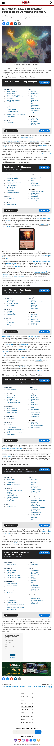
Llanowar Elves (11, 189)
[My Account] (51, 2)
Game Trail (39, 218)
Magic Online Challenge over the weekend (12, 448)
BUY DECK (45, 82)
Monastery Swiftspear (12, 303)
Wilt (32, 519)
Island (32, 98)
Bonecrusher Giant (6, 277)
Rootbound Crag (35, 105)
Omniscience (5, 535)
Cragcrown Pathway (11, 263)
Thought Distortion (35, 514)
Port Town (7, 220)
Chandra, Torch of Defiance (37, 191)
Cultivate (9, 424)
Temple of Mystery (36, 489)
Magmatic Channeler (12, 301)
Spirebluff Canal (35, 307)
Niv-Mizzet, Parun (35, 509)
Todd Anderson (6, 336)
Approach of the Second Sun (38, 500)
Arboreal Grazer (11, 93)
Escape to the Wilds (12, 108)
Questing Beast (11, 190)
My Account (24, 709)
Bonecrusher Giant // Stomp (14, 177)
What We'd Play (6, 20)
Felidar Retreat (10, 418)
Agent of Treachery (12, 91)
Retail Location (26, 722)
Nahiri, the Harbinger (12, 408)
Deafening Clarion (35, 119)
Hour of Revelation (35, 505)
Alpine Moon (34, 316)
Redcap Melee (34, 196)
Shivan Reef (34, 305)
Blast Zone (34, 479)
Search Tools (25, 697)
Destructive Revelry (36, 193)
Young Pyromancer (8, 344)
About (23, 719)
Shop (22, 693)
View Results (12, 657)
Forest (33, 95)
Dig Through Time (11, 506)
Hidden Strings (11, 494)
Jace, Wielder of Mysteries (38, 507)
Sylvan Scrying (10, 500)
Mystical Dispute (35, 123)
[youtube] (19, 740)
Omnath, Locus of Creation (13, 100)
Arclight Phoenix (11, 300)
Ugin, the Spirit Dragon (12, 412)
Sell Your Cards (26, 706)
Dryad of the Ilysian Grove (13, 95)
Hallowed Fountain (35, 96)
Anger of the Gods (35, 499)
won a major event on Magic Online (41, 261)
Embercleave (10, 198)
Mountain (33, 102)
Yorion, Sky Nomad (11, 389)
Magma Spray (34, 195)
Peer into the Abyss (12, 495)
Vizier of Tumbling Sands (13, 484)
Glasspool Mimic (43, 145)
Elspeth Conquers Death (37, 425)
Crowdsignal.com (12, 659)
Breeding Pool (34, 91)
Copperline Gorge (43, 224)
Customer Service (26, 716)
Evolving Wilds (35, 397)
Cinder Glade (46, 218)
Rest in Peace (34, 125)
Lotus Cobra (10, 98)
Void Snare (34, 517)
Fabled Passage (35, 93)
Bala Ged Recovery (16, 543)
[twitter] (35, 740)
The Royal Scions (35, 324)
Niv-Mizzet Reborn (13, 359)
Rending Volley (35, 198)
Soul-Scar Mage (11, 305)
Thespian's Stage (35, 491)
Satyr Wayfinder (11, 482)
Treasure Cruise (23, 357)
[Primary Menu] (3, 2)
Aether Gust (34, 118)
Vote (13, 655)
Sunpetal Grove (35, 110)
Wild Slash (9, 326)
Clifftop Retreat (35, 396)
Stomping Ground (35, 108)
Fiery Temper (10, 320)
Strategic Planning (11, 314)
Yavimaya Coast (35, 493)
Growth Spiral (10, 122)
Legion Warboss (11, 187)
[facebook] (31, 740)
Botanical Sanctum (35, 481)
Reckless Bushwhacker (13, 192)
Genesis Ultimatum (12, 109)
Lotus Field (34, 487)
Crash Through (10, 313)
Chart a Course (10, 311)
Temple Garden (35, 112)
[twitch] (15, 740)
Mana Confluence (16, 266)
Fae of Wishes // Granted (13, 481)
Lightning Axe (10, 322)
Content (23, 703)
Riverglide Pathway (24, 367)
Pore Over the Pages (12, 497)
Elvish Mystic (10, 180)
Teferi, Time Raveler (12, 410)
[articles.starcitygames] (39, 740)
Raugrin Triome (35, 409)
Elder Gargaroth (35, 121)
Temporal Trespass (36, 512)
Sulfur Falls (39, 370)
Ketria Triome (34, 100)
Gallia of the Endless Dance (14, 182)
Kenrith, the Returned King (13, 141)
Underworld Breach (46, 531)
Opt (8, 324)
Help (22, 713)
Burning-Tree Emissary (12, 178)
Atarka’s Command (6, 276)
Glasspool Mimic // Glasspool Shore (16, 96)
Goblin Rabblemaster (12, 185)
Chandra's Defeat (35, 318)
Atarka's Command (11, 204)
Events (23, 700)
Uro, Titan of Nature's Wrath (14, 102)
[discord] (23, 740)
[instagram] (27, 740)
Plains (32, 103)
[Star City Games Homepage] (27, 2)
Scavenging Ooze (35, 200)
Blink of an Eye (35, 502)
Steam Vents (34, 107)
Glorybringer (10, 183)
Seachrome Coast (6, 226)
